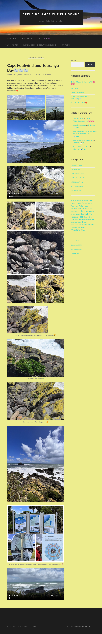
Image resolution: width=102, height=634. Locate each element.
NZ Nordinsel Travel (77, 174)
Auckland (85, 200)
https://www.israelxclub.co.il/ (83, 140)
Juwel (75, 211)
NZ (81, 217)
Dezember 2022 (76, 245)
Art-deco (80, 200)
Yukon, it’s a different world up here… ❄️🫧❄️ (81, 98)
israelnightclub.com (79, 125)
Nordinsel (87, 214)
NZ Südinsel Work (77, 186)
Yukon (83, 230)
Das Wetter (75, 88)
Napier (78, 214)
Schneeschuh (87, 219)
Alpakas (73, 200)
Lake (83, 211)
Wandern (74, 227)
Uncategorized (76, 190)
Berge (84, 203)
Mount (73, 214)
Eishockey (90, 203)
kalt (79, 211)
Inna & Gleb (28, 75)
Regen (91, 217)
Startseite (66, 45)
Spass (76, 222)
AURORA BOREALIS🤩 (79, 103)
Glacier (86, 206)
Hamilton (81, 208)
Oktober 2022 (75, 253)
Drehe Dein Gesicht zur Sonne (51, 14)
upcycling (91, 224)
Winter (84, 227)
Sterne (79, 222)
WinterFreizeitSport (78, 92)
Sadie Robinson (78, 119)
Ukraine (84, 224)
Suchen (73, 60)
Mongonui (91, 211)
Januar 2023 (75, 241)
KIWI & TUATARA (26, 38)
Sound (72, 222)
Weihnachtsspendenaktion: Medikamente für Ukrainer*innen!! (32, 45)
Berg (79, 203)
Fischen (81, 206)
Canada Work (75, 169)
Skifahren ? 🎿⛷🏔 (79, 143)
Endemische (12, 38)
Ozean (86, 217)
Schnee (81, 219)
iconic (72, 211)
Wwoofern (75, 230)
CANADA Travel (76, 165)
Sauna (76, 219)
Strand (84, 222)
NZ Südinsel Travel (77, 182)
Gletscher (74, 208)
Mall (87, 211)
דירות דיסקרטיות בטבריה (81, 147)
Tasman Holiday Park (76, 224)
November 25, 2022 (14, 75)
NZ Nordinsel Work (77, 178)
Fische (76, 206)
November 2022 (76, 249)
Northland (75, 217)
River (72, 219)
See (92, 219)
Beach (74, 203)
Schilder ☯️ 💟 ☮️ (43, 38)
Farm (72, 206)
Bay (90, 200)
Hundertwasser (88, 208)
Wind (78, 227)
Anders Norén (81, 627)
